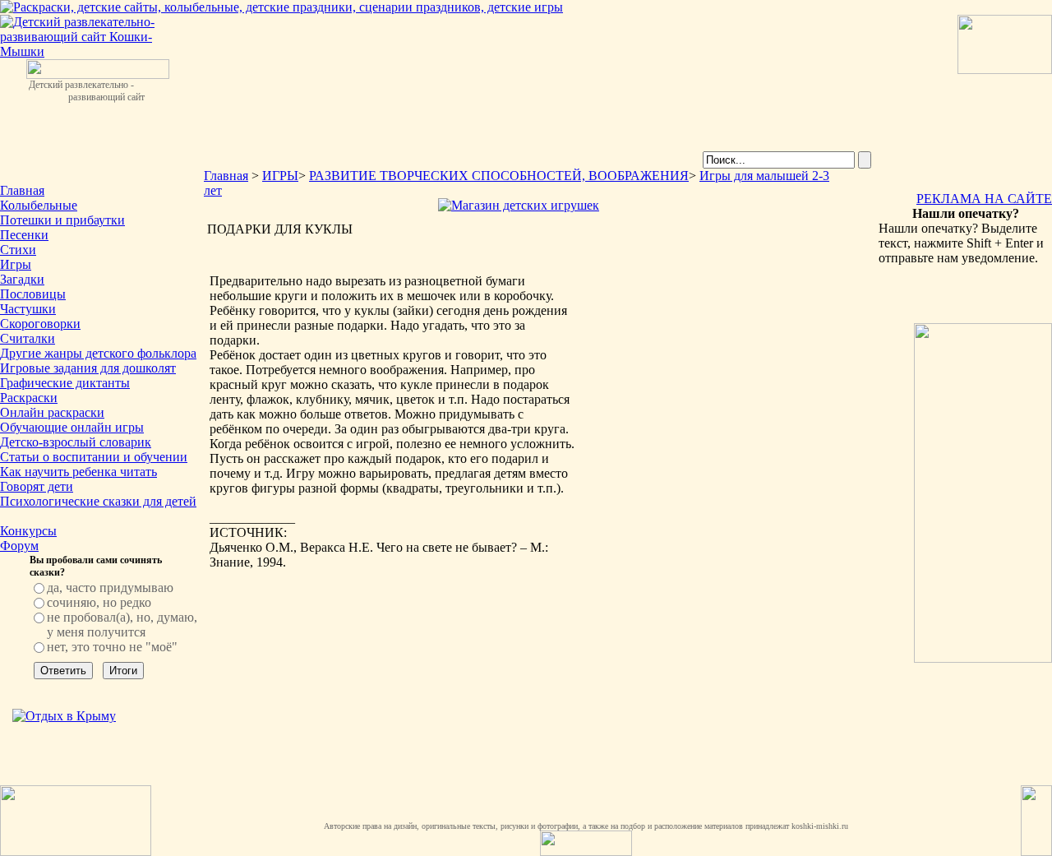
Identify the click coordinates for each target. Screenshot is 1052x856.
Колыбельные (38, 205)
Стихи (18, 250)
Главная (22, 190)
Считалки (27, 338)
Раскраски (29, 398)
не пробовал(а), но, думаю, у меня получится (122, 624)
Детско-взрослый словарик (75, 442)
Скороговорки (40, 324)
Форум (19, 546)
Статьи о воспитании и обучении (93, 457)
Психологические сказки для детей (98, 501)
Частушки (28, 309)
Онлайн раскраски (52, 412)
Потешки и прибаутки (62, 220)
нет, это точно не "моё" (112, 647)
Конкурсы (28, 531)
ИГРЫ (280, 176)
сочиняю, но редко (99, 602)
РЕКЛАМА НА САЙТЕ (984, 199)
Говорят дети (36, 486)
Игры (15, 264)
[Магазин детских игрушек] (518, 205)
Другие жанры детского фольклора (98, 353)
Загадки (22, 279)
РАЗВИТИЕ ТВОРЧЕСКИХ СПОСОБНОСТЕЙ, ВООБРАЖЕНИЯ (499, 176)
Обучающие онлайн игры (72, 427)
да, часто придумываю (110, 588)
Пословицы (33, 294)
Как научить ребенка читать (78, 472)
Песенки (24, 235)
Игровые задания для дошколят (88, 368)
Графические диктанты (65, 383)
